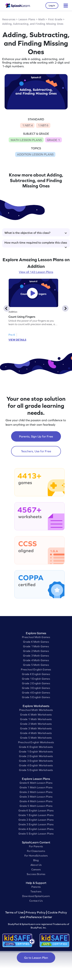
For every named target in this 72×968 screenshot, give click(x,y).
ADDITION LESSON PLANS (35, 154)
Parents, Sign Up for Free (36, 436)
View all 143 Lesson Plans (36, 272)
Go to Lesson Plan (36, 957)
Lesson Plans (26, 19)
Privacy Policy (35, 912)
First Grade (55, 19)
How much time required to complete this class (35, 242)
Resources (8, 19)
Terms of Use (14, 912)
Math (41, 19)
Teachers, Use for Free (36, 451)
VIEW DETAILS (17, 339)
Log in (52, 5)
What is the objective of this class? (27, 232)
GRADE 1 (53, 140)
